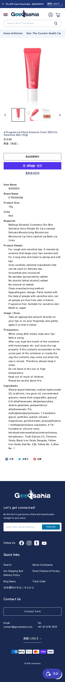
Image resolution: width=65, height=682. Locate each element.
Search (8, 564)
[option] (18, 115)
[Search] (55, 23)
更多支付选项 (33, 173)
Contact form (32, 611)
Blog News (10, 581)
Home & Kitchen (13, 33)
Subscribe (51, 527)
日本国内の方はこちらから (19, 587)
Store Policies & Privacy (46, 571)
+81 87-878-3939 (47, 626)
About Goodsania (42, 564)
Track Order (39, 581)
